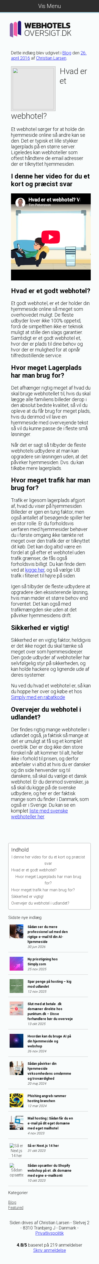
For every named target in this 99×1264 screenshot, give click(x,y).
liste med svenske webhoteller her (39, 813)
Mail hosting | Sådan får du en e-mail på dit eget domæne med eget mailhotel (50, 1123)
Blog (66, 53)
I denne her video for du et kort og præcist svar (48, 860)
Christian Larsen (51, 58)
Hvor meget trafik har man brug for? (43, 890)
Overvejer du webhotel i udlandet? (40, 903)
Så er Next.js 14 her (43, 1146)
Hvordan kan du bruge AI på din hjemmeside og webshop (49, 1041)
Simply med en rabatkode (38, 697)
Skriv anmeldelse (49, 1250)
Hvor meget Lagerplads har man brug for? (48, 879)
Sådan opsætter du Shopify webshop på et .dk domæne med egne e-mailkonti (50, 1171)
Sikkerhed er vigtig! (27, 896)
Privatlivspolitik (49, 1233)
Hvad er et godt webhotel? (34, 870)
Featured (15, 1207)
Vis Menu (49, 6)
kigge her (35, 570)
